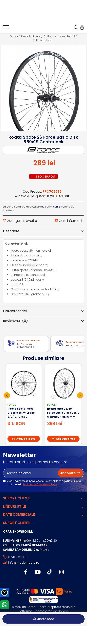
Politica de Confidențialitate (40, 484)
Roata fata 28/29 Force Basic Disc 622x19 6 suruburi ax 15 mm (63, 413)
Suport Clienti (16, 498)
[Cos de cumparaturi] (82, 27)
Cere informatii (70, 221)
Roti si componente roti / (61, 36)
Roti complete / (43, 40)
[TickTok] (49, 572)
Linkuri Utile (14, 506)
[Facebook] (25, 572)
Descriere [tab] (11, 231)
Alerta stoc (45, 619)
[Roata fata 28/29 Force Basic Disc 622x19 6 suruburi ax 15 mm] (63, 383)
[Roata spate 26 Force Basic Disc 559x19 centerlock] (43, 97)
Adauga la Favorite (21, 221)
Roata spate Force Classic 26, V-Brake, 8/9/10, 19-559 (21, 413)
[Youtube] (37, 572)
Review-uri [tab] (15, 320)
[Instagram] (61, 572)
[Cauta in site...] (76, 27)
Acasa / (15, 36)
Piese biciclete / (32, 36)
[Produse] (6, 28)
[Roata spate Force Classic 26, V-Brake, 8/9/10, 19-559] (23, 383)
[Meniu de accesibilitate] (4, 592)
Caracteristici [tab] (15, 311)
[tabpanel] (43, 87)
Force (11, 405)
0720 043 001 (16, 557)
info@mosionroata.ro (23, 563)
